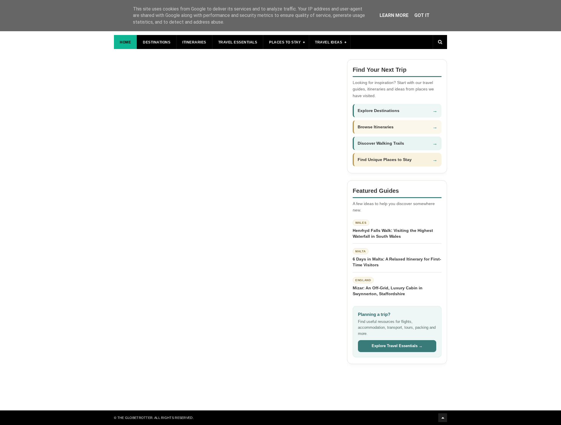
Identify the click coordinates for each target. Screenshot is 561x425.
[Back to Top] (442, 417)
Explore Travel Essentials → (397, 346)
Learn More (394, 15)
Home (125, 42)
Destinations (156, 42)
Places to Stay (285, 42)
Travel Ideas (328, 42)
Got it (422, 15)
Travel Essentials (237, 42)
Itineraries (194, 42)
